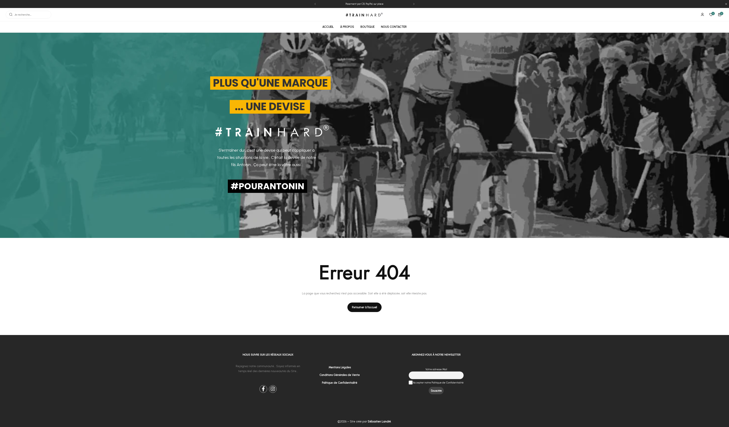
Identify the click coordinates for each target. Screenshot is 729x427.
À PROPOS (347, 27)
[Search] (11, 14)
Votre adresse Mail (436, 369)
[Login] (702, 14)
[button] (315, 4)
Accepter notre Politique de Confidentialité (438, 382)
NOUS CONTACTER (394, 27)
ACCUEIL (328, 27)
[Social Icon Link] (263, 389)
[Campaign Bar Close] (726, 4)
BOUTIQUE (368, 27)
